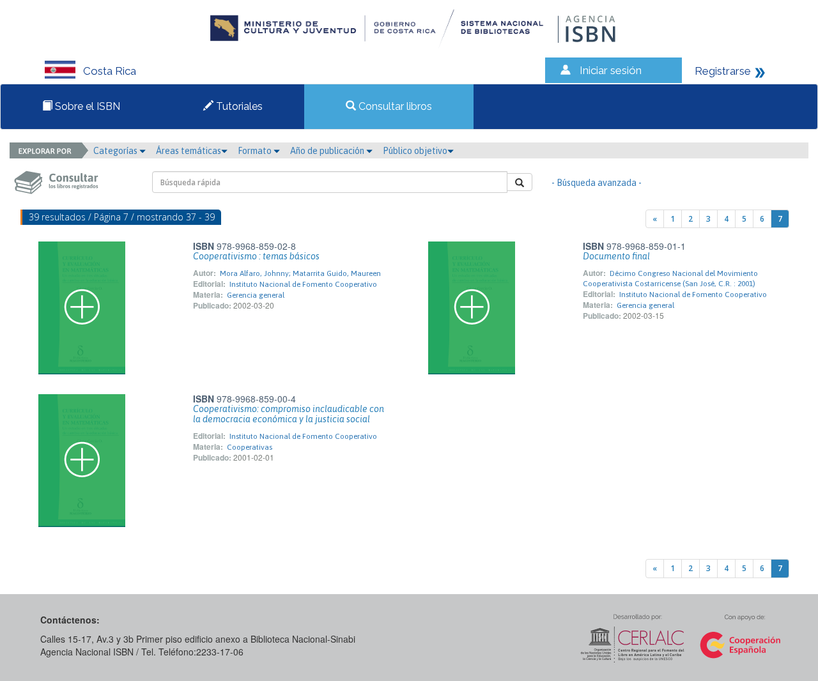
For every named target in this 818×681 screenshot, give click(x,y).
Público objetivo (415, 151)
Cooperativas (249, 447)
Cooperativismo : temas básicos (256, 256)
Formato (256, 151)
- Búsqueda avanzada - (597, 183)
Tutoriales (238, 106)
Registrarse (723, 71)
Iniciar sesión (611, 70)
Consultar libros (394, 106)
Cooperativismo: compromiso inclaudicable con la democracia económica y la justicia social (288, 414)
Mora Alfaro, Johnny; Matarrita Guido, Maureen (300, 273)
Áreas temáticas (188, 151)
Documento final (616, 256)
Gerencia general (255, 295)
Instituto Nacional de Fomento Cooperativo (303, 284)
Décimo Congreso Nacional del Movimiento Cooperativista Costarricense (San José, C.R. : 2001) (670, 278)
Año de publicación (328, 151)
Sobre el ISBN (86, 106)
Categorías (116, 151)
